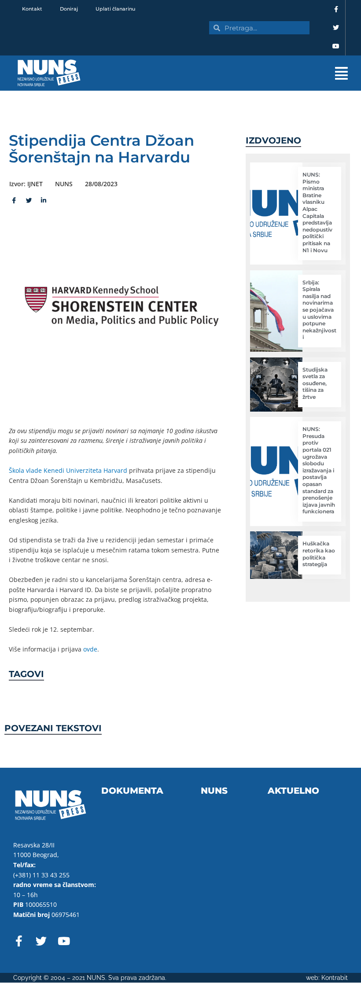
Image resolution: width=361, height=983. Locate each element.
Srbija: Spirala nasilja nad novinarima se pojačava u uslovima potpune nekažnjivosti (319, 310)
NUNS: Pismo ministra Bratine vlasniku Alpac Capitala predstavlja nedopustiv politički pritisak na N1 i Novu (317, 212)
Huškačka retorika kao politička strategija (318, 553)
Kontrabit (334, 977)
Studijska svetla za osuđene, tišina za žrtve (315, 383)
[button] (229, 73)
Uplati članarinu (115, 9)
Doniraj (69, 9)
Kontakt (32, 9)
